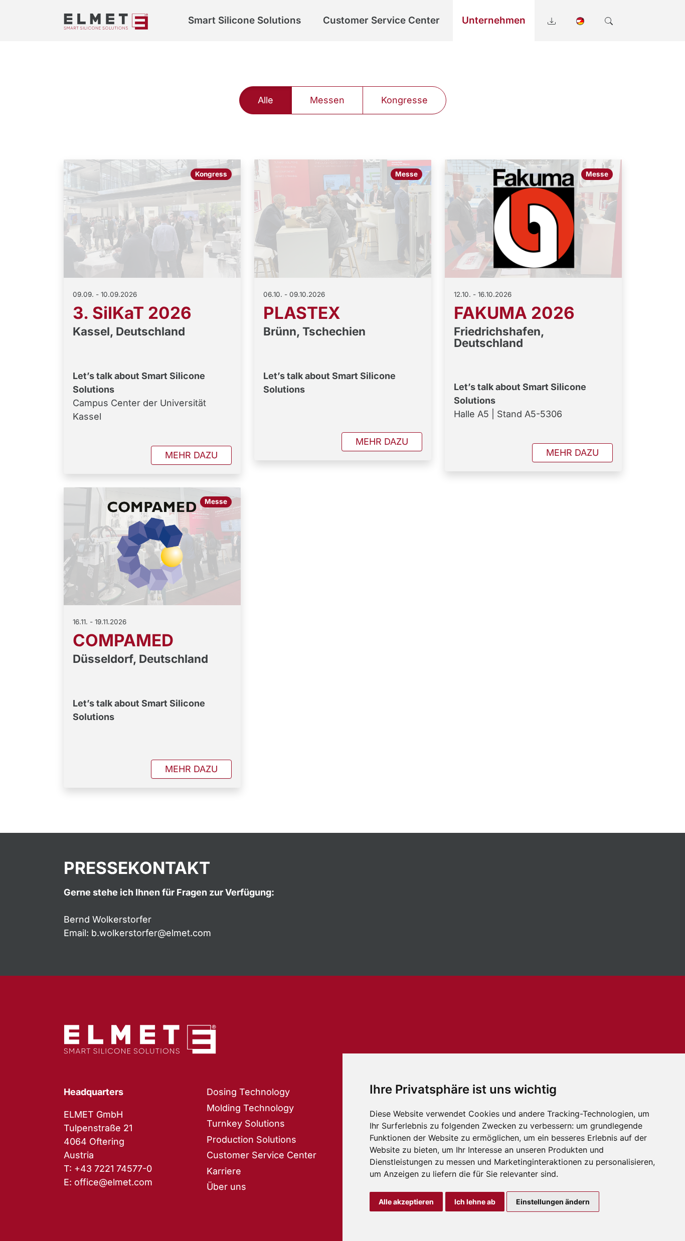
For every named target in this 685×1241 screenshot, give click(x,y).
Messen (327, 100)
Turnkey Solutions (246, 1123)
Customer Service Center (261, 1155)
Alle (265, 100)
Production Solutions (251, 1139)
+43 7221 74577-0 (113, 1168)
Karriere (224, 1171)
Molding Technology (250, 1108)
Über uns (226, 1186)
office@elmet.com (113, 1182)
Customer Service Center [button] (381, 20)
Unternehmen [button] (494, 20)
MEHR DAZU (191, 455)
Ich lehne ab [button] (474, 1201)
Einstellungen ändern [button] (553, 1201)
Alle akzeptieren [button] (406, 1201)
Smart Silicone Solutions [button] (244, 20)
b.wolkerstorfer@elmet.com (151, 933)
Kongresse (404, 100)
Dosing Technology (248, 1092)
